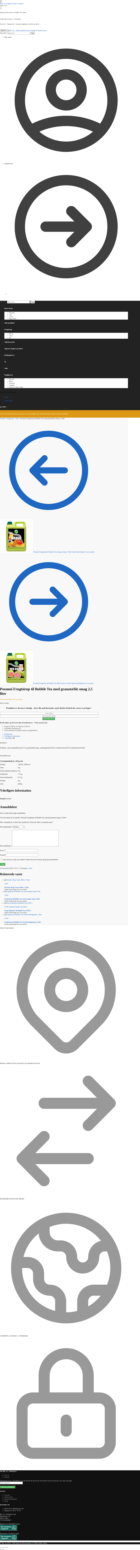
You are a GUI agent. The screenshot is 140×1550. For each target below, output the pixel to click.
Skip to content (18, 4)
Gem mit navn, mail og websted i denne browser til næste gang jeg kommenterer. (30, 860)
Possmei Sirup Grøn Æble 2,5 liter (16, 887)
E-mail (3, 855)
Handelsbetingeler (10, 1499)
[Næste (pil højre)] (3, 1549)
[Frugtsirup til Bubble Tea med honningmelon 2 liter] (50, 915)
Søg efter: (3, 33)
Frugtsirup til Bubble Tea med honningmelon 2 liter (22, 922)
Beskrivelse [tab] (8, 734)
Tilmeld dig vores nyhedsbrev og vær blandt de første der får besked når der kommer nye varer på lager (36, 1481)
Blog (6, 1501)
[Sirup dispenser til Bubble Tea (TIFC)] (50, 903)
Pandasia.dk (10, 24)
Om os (6, 1475)
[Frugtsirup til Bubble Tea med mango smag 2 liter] (50, 891)
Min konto (8, 37)
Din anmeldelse (6, 846)
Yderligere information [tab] (12, 736)
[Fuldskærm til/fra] (3, 1547)
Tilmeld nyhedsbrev (62, 414)
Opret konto (8, 401)
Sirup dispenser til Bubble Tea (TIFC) (17, 910)
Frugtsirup (10, 418)
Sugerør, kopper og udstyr (18, 907)
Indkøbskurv (8, 164)
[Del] (5, 1547)
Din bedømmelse (6, 827)
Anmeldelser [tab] (9, 738)
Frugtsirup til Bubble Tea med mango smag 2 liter (22, 899)
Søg (32, 33)
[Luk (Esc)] (7, 1547)
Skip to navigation (6, 4)
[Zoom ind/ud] (1, 1547)
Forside (2, 418)
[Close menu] (1, 1)
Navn (2, 850)
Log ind (7, 1495)
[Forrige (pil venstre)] (1, 1549)
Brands (6, 1477)
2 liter (17, 418)
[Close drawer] (1, 8)
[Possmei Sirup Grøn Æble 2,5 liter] (50, 880)
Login (6, 397)
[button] (3, 294)
